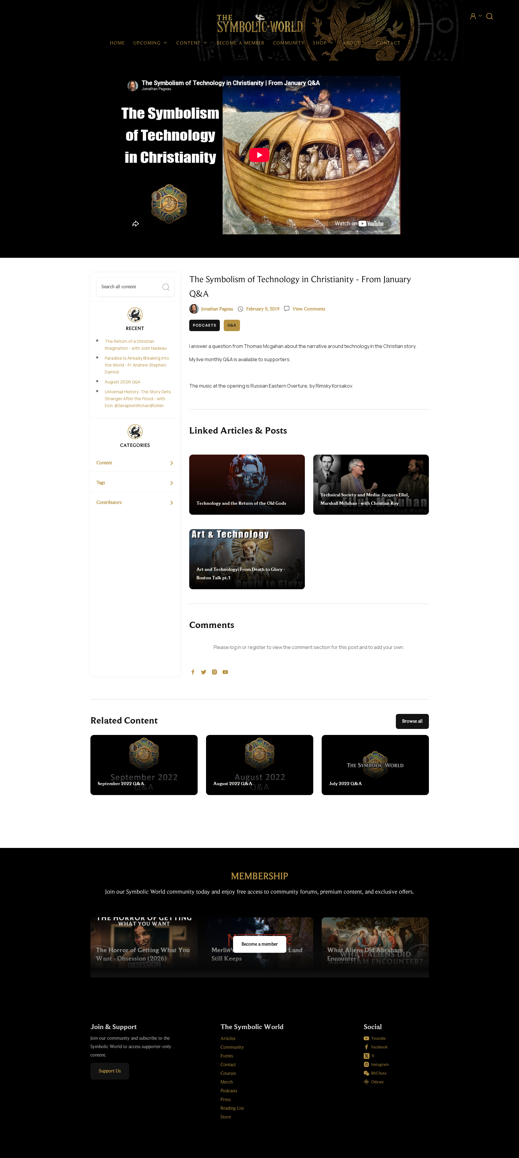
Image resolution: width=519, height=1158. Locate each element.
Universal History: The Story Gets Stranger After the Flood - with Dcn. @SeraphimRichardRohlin (138, 398)
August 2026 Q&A (122, 382)
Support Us (110, 1071)
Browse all (412, 721)
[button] (150, 43)
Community (289, 43)
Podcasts (205, 325)
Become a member (259, 944)
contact (388, 43)
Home (117, 43)
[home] (259, 23)
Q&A (231, 325)
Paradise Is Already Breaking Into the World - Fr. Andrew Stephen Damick (137, 365)
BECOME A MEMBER (241, 43)
